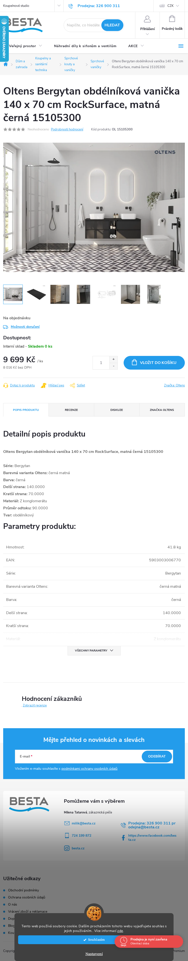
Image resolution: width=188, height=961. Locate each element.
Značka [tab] (162, 410)
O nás (12, 905)
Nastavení (94, 953)
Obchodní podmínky (23, 890)
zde (120, 931)
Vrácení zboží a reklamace (27, 912)
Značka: (174, 385)
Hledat (112, 25)
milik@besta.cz (83, 823)
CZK (170, 6)
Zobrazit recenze (35, 705)
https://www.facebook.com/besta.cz (152, 837)
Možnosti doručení (25, 326)
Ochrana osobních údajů (26, 897)
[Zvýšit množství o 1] (113, 359)
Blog (11, 926)
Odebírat (157, 756)
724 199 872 (81, 835)
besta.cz (78, 848)
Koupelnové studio (16, 6)
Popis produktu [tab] (26, 410)
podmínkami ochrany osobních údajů (89, 768)
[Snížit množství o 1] (113, 366)
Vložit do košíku (158, 362)
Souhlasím (96, 939)
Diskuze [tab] (116, 410)
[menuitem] (25, 46)
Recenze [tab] (71, 410)
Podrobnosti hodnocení (67, 129)
